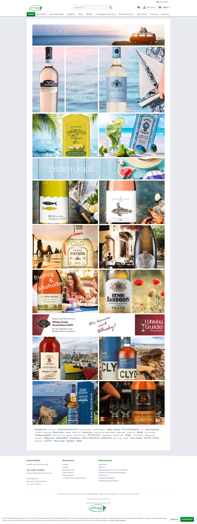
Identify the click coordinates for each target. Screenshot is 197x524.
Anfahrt (65, 467)
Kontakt (66, 464)
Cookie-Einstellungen (106, 478)
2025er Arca (49, 438)
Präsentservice (68, 472)
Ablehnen (174, 519)
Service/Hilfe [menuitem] (163, 2)
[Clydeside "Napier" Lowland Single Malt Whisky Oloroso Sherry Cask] (121, 358)
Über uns (102, 467)
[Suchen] (110, 7)
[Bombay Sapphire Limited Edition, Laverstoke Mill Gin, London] (143, 135)
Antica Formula (152, 429)
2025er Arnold (118, 435)
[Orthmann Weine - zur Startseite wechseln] (44, 8)
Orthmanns (94, 435)
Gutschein (39, 438)
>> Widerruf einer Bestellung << (75, 478)
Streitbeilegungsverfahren (108, 481)
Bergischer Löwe (80, 435)
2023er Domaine (99, 430)
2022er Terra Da (58, 435)
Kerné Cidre (48, 432)
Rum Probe (117, 438)
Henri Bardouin (91, 437)
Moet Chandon (110, 432)
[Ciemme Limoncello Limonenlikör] (77, 135)
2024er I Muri (121, 432)
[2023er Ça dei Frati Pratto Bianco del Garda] (144, 246)
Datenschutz (103, 475)
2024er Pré (76, 432)
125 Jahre (52, 430)
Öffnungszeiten (68, 470)
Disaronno (39, 441)
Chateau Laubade (43, 435)
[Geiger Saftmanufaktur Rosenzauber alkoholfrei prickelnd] (50, 291)
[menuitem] (93, 7)
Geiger (126, 438)
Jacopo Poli (131, 432)
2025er (140, 432)
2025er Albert (107, 435)
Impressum (102, 464)
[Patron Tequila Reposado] (76, 246)
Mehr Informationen (118, 520)
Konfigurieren (187, 519)
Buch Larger (59, 441)
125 (142, 430)
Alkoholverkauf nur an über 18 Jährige (113, 470)
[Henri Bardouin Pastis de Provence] (118, 291)
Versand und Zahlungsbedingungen (112, 472)
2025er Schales (114, 429)
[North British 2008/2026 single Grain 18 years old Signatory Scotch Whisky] (145, 403)
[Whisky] (98, 324)
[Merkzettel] (138, 7)
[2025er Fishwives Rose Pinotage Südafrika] (121, 202)
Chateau (68, 432)
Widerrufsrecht (68, 475)
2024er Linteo (151, 437)
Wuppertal (41, 429)
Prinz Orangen (150, 432)
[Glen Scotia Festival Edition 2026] (77, 403)
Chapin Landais (85, 430)
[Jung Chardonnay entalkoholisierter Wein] (118, 79)
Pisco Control (136, 438)
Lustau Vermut (99, 432)
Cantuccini (87, 432)
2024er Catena (150, 435)
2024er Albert (138, 435)
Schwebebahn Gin (67, 429)
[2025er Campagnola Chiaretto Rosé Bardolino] (48, 79)
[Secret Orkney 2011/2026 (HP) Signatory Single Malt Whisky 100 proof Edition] (51, 358)
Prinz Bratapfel (130, 429)
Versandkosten (93, 494)
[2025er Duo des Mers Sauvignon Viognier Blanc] (55, 202)
